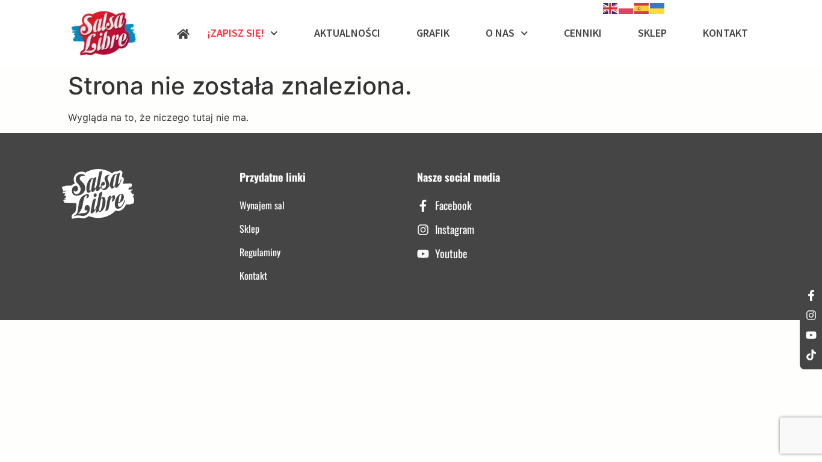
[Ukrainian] (658, 7)
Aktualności (347, 33)
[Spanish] (642, 7)
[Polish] (626, 7)
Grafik (433, 33)
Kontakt (725, 33)
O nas (500, 33)
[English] (611, 7)
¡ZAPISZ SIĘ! (236, 33)
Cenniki (583, 33)
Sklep (652, 33)
